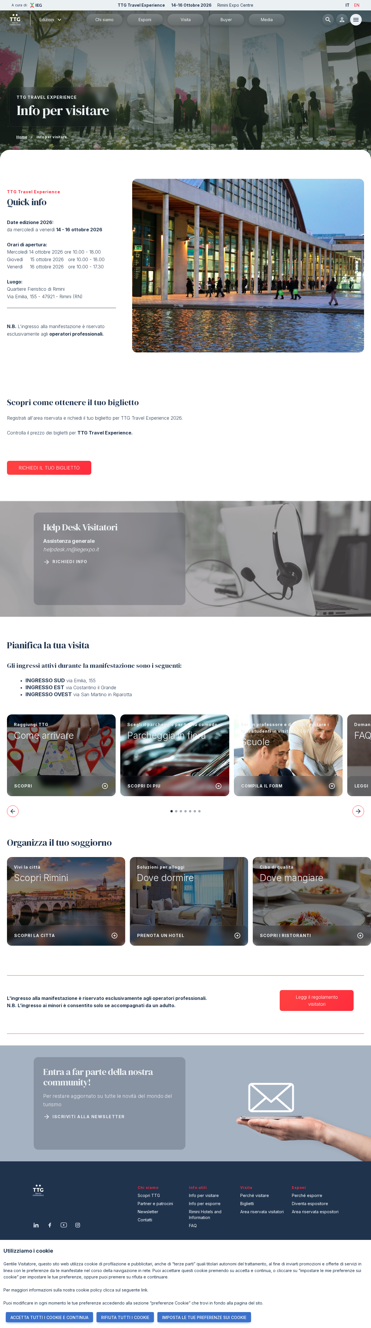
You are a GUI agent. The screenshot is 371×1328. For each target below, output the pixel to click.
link (144, 1289)
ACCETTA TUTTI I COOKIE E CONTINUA (49, 1317)
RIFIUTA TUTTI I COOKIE (125, 1317)
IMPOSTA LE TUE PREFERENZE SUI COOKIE (204, 1317)
